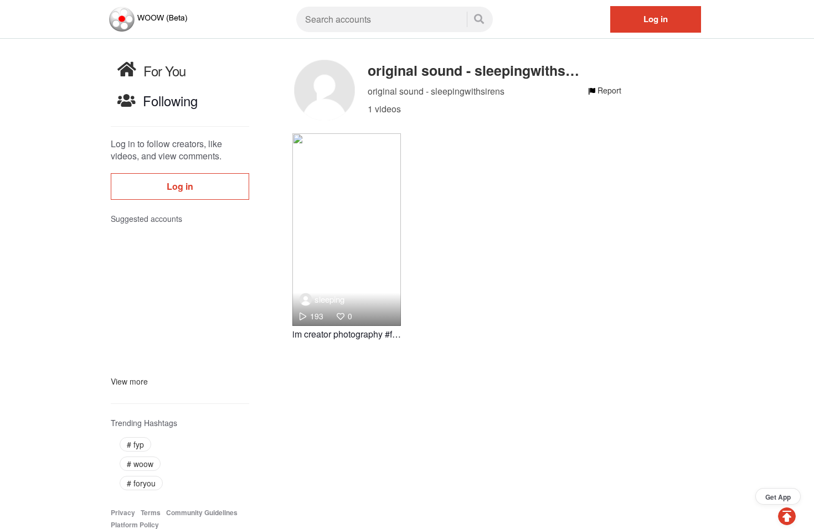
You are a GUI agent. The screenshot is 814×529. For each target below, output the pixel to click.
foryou (141, 483)
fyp (135, 444)
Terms (151, 512)
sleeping (329, 299)
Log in (655, 19)
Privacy (123, 512)
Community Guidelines (202, 512)
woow (140, 463)
